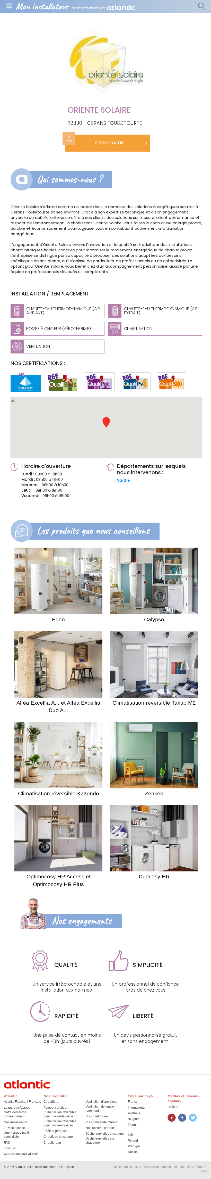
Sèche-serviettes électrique (105, 1133)
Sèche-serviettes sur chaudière (100, 1140)
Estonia (133, 1125)
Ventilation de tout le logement (100, 1108)
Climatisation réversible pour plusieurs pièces (59, 1123)
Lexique (9, 1148)
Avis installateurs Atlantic (21, 1154)
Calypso (154, 619)
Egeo (58, 619)
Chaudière (50, 1101)
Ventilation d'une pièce (101, 1101)
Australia (134, 1113)
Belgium (133, 1119)
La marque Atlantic (17, 1107)
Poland (133, 1140)
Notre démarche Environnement (15, 1114)
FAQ (7, 1142)
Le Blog (173, 1107)
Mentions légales (193, 1167)
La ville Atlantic (14, 1128)
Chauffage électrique (58, 1137)
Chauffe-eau (52, 1142)
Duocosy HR (154, 876)
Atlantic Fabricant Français (22, 1101)
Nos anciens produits (100, 1128)
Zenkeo (154, 793)
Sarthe (123, 480)
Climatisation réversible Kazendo (58, 793)
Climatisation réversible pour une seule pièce (59, 1114)
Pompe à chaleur (55, 1107)
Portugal (134, 1146)
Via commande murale (101, 1122)
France (133, 1101)
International (136, 1107)
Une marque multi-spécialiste (17, 1135)
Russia (133, 1152)
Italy (131, 1134)
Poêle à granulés (55, 1131)
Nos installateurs (15, 1122)
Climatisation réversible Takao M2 (154, 703)
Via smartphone (97, 1116)
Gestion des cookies (127, 1167)
